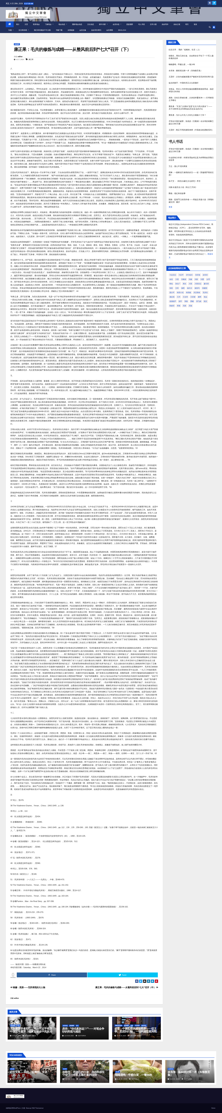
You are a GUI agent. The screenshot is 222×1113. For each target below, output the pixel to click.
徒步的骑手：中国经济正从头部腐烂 (184, 83)
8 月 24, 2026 (175, 1079)
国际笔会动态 (77, 24)
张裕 (171, 288)
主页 (26, 24)
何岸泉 (197, 275)
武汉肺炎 (197, 292)
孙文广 (177, 284)
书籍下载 (59, 30)
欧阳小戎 (180, 292)
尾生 (184, 284)
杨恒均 (197, 288)
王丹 (178, 297)
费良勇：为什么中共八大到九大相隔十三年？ (187, 115)
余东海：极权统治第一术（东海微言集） (185, 71)
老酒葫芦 (173, 301)
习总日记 (173, 275)
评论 (18, 1025)
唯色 (171, 284)
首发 (195, 24)
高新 (184, 306)
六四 (177, 279)
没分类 (12, 1069)
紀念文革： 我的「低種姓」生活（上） (185, 50)
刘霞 (202, 279)
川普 (190, 284)
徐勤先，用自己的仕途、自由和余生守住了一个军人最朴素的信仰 (83, 1073)
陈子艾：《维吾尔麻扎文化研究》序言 (184, 181)
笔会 (205, 297)
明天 (187, 24)
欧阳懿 (188, 292)
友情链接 (71, 30)
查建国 (204, 288)
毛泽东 (205, 292)
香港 (178, 306)
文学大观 (153, 24)
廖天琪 (206, 284)
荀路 (186, 301)
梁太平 (172, 292)
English (122, 30)
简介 (18, 24)
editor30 (30, 1079)
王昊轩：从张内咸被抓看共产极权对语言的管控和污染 (191, 77)
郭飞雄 (198, 301)
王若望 (192, 297)
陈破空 (172, 306)
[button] (210, 27)
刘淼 (190, 279)
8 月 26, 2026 (69, 1079)
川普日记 (198, 284)
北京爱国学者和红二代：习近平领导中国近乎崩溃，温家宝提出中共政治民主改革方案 (31, 1031)
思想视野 (129, 24)
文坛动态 (90, 24)
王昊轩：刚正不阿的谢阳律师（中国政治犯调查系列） (191, 130)
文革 (177, 288)
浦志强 (172, 297)
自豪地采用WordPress (13, 1108)
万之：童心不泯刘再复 (178, 166)
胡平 (180, 301)
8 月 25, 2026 (122, 1079)
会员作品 (116, 24)
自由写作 (165, 24)
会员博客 (109, 30)
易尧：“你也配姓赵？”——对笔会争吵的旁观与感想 (83, 1030)
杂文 (77, 1025)
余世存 (205, 275)
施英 (183, 288)
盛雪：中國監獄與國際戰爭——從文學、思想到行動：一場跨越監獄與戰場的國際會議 (135, 1031)
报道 (132, 1025)
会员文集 (82, 30)
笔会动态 (62, 24)
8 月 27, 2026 (17, 1079)
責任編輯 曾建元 (30, 1036)
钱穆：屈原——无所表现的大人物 (28, 987)
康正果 (31, 59)
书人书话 (141, 24)
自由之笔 (177, 24)
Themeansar (39, 1108)
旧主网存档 (23, 30)
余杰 (171, 279)
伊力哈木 (189, 275)
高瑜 (190, 306)
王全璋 (185, 297)
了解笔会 (48, 24)
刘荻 (196, 279)
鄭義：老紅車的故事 (177, 193)
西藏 (192, 301)
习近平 (181, 275)
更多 (170, 207)
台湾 (208, 279)
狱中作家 (102, 24)
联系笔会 (36, 24)
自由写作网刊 (96, 30)
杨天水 (189, 288)
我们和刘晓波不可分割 (42, 30)
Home (213, 1108)
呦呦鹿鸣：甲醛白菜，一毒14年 (182, 64)
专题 (10, 30)
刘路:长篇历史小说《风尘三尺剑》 (183, 187)
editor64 (82, 1036)
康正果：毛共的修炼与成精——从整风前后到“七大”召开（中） (125, 987)
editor (20, 56)
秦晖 (199, 297)
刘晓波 (183, 279)
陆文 (205, 301)
